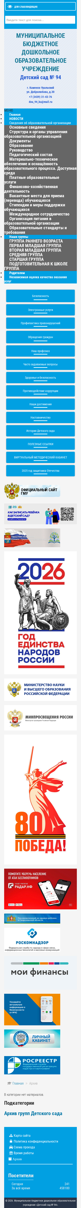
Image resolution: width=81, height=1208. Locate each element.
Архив (17, 1159)
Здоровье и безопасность (40, 377)
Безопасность (40, 296)
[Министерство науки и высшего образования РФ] (40, 689)
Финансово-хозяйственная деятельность (31, 189)
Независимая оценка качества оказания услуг (35, 279)
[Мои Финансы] (40, 972)
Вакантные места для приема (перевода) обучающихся (34, 198)
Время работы (24, 1153)
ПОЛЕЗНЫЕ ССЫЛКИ (40, 444)
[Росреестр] (32, 1065)
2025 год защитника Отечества (40, 470)
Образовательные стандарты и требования (35, 230)
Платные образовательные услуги (31, 180)
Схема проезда (24, 1147)
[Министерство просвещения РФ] (40, 717)
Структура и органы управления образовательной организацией (35, 134)
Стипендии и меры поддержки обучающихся (34, 207)
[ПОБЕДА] (40, 799)
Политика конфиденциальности (36, 1141)
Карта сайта (22, 1136)
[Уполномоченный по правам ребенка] (32, 918)
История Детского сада (40, 430)
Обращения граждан (40, 337)
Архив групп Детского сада (33, 1113)
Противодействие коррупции (40, 391)
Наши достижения (40, 404)
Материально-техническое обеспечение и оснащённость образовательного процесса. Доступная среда (40, 166)
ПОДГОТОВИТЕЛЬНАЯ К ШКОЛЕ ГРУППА (36, 266)
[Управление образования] (32, 537)
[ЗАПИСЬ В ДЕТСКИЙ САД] (40, 514)
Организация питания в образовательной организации (31, 221)
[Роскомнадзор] (32, 939)
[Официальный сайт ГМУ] (32, 491)
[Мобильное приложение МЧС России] (32, 1009)
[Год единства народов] (40, 612)
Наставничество (40, 417)
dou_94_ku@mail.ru (40, 101)
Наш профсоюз (40, 351)
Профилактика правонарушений (40, 323)
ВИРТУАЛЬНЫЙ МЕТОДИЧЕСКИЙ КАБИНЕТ (40, 457)
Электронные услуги (40, 310)
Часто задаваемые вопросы (40, 364)
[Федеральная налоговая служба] (32, 1038)
